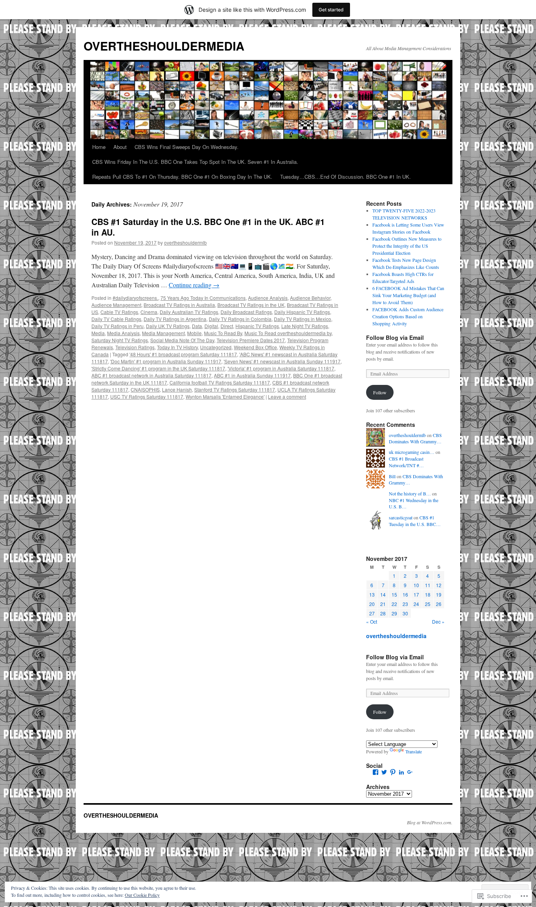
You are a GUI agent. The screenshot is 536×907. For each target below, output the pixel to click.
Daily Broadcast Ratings (246, 311)
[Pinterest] (393, 772)
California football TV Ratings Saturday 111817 (220, 382)
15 (394, 594)
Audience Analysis (268, 297)
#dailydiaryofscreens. (135, 297)
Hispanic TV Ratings (257, 326)
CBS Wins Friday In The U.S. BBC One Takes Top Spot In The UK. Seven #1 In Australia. (195, 161)
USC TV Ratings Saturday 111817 (146, 396)
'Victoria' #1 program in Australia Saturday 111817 (281, 368)
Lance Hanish (177, 389)
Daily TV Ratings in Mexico (302, 319)
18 (427, 594)
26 (438, 603)
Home (99, 147)
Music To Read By (223, 333)
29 (394, 613)
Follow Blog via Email (395, 337)
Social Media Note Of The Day (182, 340)
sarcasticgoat (400, 517)
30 (405, 613)
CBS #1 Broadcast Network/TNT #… (406, 461)
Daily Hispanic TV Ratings (302, 311)
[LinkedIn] (401, 772)
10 (416, 585)
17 (416, 594)
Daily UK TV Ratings (168, 326)
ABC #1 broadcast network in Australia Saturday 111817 (151, 375)
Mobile (194, 333)
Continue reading (194, 285)
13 (372, 594)
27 (372, 613)
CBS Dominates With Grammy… (415, 438)
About (120, 147)
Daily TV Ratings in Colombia (240, 319)
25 (427, 603)
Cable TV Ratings (119, 311)
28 (383, 613)
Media (98, 333)
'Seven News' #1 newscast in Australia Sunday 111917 (282, 361)
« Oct (371, 621)
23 (405, 603)
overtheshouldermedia (396, 636)
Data (197, 326)
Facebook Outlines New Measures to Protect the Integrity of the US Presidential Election (406, 246)
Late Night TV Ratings (304, 326)
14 (383, 594)
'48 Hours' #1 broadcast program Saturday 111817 (183, 354)
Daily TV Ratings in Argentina (175, 319)
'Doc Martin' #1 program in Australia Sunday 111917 (165, 361)
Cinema (148, 311)
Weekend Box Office (255, 347)
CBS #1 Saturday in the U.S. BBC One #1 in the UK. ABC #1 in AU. (208, 227)
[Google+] (410, 772)
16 (405, 594)
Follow (380, 392)
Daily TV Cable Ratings (116, 319)
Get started (331, 10)
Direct (227, 326)
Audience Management (116, 304)
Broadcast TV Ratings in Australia (179, 304)
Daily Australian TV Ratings (189, 311)
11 (427, 585)
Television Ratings (135, 347)
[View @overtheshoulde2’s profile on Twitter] (384, 772)
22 (394, 603)
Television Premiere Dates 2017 (251, 340)
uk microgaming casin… (411, 452)
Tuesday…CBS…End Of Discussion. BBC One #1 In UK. (345, 176)
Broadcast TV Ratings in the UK (250, 304)
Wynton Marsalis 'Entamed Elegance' (225, 396)
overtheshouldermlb (185, 242)
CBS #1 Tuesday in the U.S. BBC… (415, 520)
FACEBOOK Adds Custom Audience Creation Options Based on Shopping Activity (407, 316)
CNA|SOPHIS (145, 389)
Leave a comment (287, 396)
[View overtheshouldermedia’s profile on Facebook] (375, 772)
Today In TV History (177, 347)
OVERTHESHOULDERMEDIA (164, 45)
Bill (392, 476)
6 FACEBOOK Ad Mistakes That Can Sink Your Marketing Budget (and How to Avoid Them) (408, 295)
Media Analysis (123, 333)
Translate (413, 751)
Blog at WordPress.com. (429, 822)
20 (372, 603)
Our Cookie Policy (142, 895)
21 (383, 603)
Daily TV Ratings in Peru (117, 326)
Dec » (438, 621)
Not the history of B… (410, 493)
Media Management (163, 333)
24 (416, 603)
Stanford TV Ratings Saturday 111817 (234, 389)
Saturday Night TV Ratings (119, 340)
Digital (211, 326)
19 (438, 594)
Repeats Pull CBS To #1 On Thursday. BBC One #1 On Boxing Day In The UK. (182, 176)
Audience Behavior (310, 297)
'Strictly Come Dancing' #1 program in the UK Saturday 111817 (158, 368)
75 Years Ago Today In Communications (203, 297)
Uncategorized (216, 347)
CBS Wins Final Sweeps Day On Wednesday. (187, 147)
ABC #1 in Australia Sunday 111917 (252, 375)
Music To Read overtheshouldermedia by (288, 333)
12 (438, 585)
